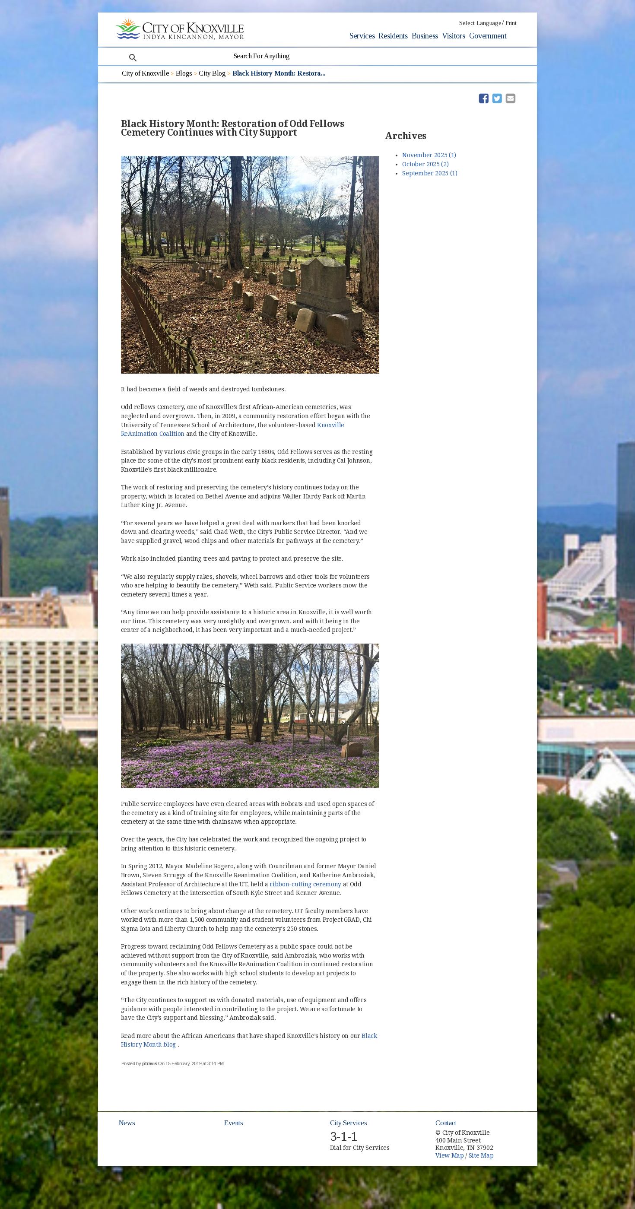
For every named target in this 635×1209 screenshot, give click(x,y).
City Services (348, 1123)
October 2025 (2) (425, 164)
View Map (449, 1155)
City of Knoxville (145, 73)
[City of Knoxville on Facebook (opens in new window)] (514, 1129)
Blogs (184, 73)
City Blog (212, 73)
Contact (445, 1123)
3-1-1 (344, 1137)
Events (233, 1123)
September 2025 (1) (429, 173)
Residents (392, 36)
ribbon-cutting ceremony (306, 884)
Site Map (481, 1155)
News (127, 1123)
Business (425, 36)
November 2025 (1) (429, 155)
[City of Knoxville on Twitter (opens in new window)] (514, 1139)
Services (362, 36)
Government (488, 36)
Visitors (453, 36)
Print (510, 23)
